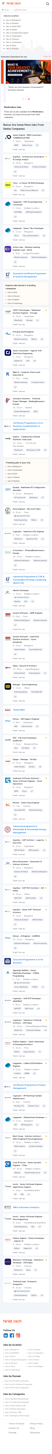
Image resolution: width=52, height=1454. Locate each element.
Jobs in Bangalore (13, 20)
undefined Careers (20, 10)
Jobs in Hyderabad (13, 36)
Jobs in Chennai (12, 39)
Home (7, 10)
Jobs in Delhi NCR (13, 26)
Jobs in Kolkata (12, 48)
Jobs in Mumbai (12, 23)
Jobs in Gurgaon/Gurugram (17, 33)
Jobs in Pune (11, 45)
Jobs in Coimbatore (14, 42)
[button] (21, 597)
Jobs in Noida (11, 29)
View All (47, 56)
